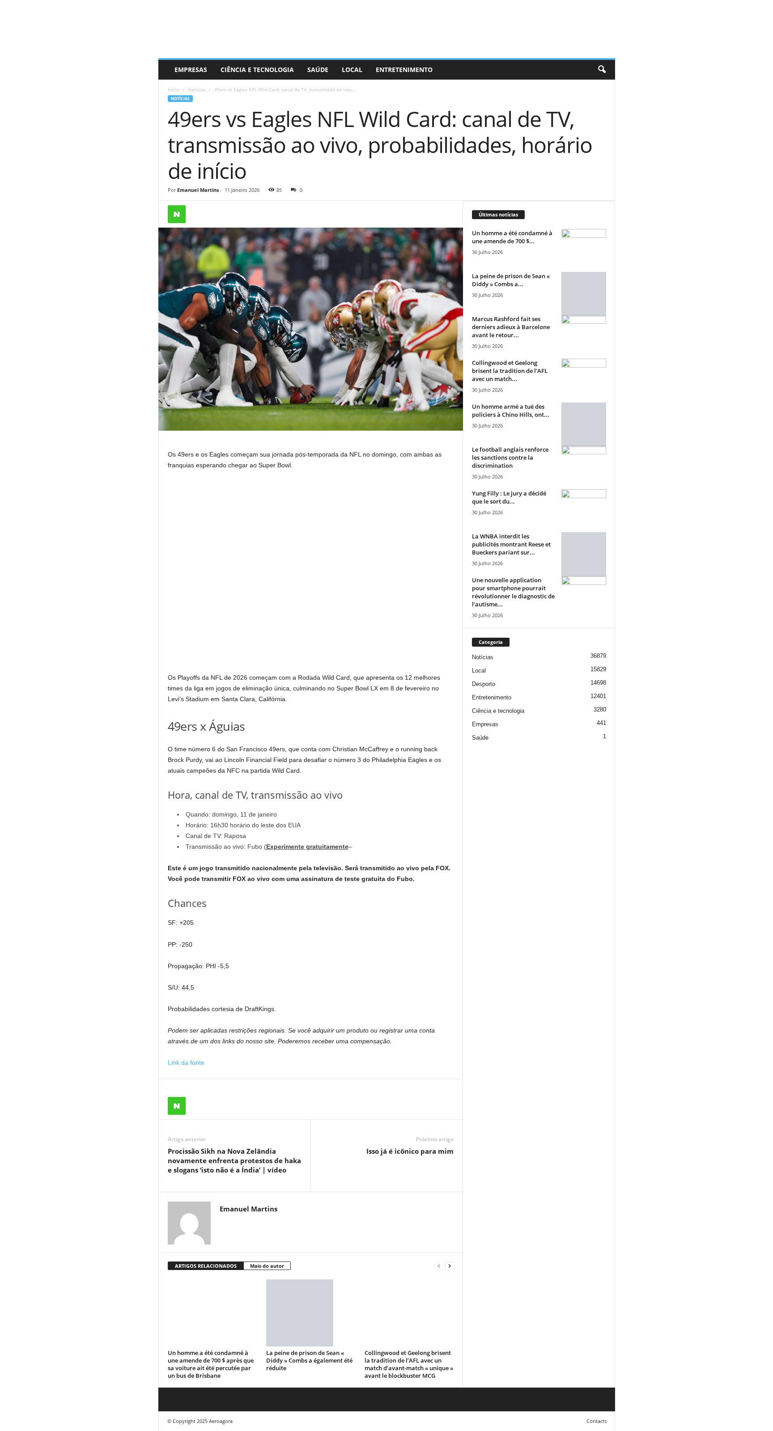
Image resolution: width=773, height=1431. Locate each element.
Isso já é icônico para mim (410, 1151)
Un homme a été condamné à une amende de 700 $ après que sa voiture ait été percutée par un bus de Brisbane (211, 1364)
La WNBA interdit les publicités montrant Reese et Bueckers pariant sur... (511, 544)
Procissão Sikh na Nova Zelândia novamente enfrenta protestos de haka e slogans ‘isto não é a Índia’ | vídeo (234, 1160)
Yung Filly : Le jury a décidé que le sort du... (509, 497)
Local (352, 69)
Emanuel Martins (198, 189)
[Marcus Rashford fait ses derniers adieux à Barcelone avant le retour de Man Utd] (583, 331)
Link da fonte (186, 1062)
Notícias (197, 89)
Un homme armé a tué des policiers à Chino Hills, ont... (510, 410)
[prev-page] (438, 1266)
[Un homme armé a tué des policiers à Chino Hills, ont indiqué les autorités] (583, 424)
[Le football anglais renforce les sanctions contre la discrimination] (583, 462)
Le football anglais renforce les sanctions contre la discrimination (510, 457)
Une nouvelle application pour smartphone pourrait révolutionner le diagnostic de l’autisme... (513, 592)
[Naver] (177, 214)
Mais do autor (267, 1265)
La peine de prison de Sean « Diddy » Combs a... (511, 280)
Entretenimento (404, 69)
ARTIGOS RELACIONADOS (206, 1265)
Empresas (190, 69)
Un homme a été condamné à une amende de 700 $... (512, 237)
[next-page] (449, 1266)
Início (173, 89)
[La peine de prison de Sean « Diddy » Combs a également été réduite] (311, 1312)
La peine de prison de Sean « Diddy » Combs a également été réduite (309, 1360)
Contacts (596, 1421)
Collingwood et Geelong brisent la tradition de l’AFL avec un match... (510, 371)
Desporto (483, 684)
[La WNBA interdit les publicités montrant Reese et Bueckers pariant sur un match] (583, 554)
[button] (602, 70)
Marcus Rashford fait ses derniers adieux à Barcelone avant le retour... (511, 327)
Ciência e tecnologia (257, 69)
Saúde (317, 69)
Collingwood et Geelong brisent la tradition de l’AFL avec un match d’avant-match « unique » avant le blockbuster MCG (409, 1364)
